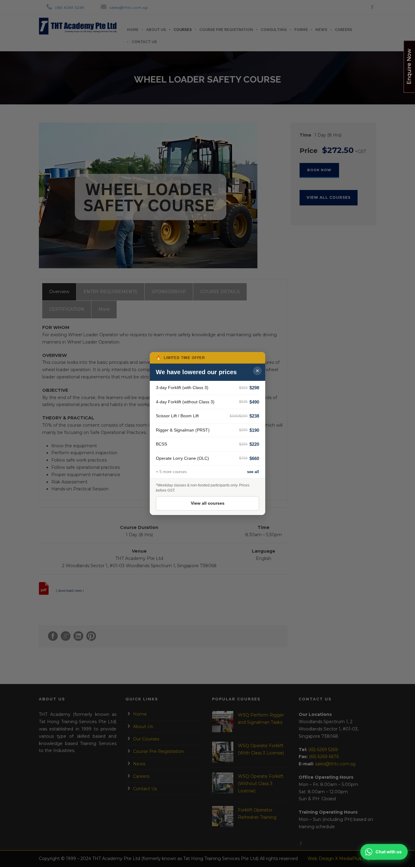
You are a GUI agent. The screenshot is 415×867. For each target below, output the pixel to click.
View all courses (208, 503)
